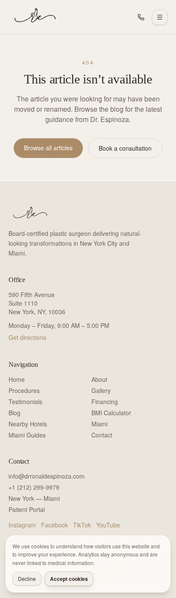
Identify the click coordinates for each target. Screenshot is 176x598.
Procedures (24, 390)
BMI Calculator (111, 412)
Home (17, 379)
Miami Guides (27, 435)
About (99, 379)
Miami (99, 423)
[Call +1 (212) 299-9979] (141, 17)
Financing (104, 401)
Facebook (54, 525)
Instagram (22, 525)
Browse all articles (48, 147)
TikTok (82, 525)
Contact (101, 435)
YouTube (108, 525)
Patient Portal (27, 509)
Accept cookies (69, 579)
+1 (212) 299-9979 (34, 487)
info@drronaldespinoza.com (47, 476)
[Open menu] (159, 17)
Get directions (27, 337)
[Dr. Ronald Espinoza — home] (33, 17)
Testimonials (25, 401)
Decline (27, 578)
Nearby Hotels (28, 423)
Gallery (101, 390)
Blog (15, 412)
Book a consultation (125, 148)
